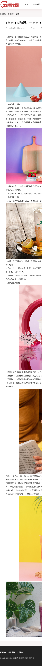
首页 (26, 4)
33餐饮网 (3, 14)
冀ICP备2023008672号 (26, 658)
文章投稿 (20, 652)
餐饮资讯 (11, 14)
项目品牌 (36, 4)
